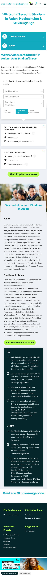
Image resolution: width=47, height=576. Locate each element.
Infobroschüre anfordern (9, 573)
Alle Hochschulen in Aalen (20, 342)
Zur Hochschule (25, 573)
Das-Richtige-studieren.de (11, 535)
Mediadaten (29, 515)
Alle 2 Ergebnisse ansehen (23, 174)
